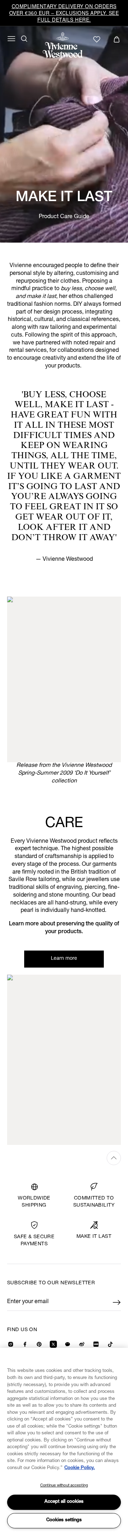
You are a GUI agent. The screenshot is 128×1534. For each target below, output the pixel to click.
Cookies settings (64, 1520)
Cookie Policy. (79, 1468)
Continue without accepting (64, 1486)
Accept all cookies (64, 1502)
